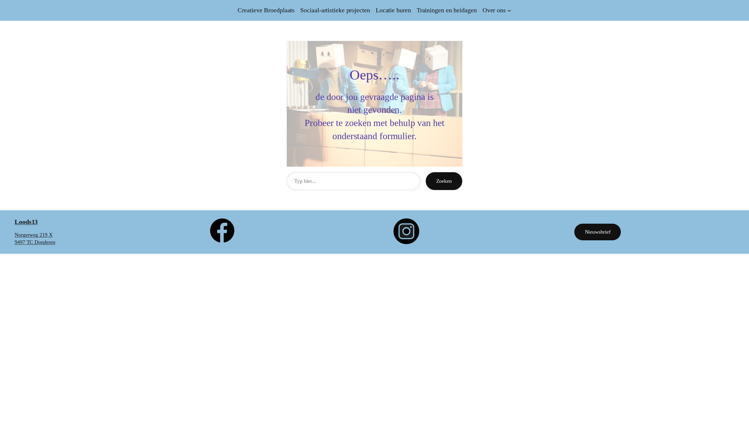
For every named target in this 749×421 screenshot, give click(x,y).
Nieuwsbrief (598, 232)
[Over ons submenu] (509, 10)
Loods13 (26, 221)
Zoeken (444, 181)
